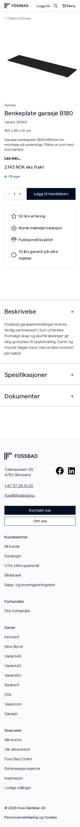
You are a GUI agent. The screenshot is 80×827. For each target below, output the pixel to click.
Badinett (11, 685)
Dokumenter (22, 396)
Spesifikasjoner (25, 375)
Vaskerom (13, 704)
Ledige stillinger (17, 788)
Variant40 (12, 666)
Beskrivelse (20, 311)
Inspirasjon (13, 778)
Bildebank (12, 575)
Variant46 (12, 656)
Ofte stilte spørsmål (21, 566)
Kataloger (12, 556)
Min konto (13, 740)
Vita (7, 695)
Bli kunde (12, 546)
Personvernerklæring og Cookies (30, 817)
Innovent (11, 637)
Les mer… (12, 158)
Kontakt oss (40, 510)
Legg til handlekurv (51, 194)
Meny (71, 6)
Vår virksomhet (17, 749)
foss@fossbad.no (19, 495)
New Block (13, 647)
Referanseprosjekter (22, 769)
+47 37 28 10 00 (18, 486)
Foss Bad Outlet (18, 759)
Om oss (40, 521)
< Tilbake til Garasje (17, 18)
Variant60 (12, 675)
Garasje (10, 105)
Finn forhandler (17, 611)
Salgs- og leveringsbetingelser (29, 585)
